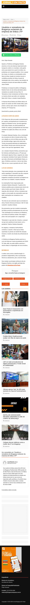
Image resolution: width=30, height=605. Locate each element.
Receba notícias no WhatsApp (12, 55)
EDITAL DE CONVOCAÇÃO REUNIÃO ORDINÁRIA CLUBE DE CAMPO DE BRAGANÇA (14, 416)
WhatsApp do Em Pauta (13, 265)
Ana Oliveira (5, 35)
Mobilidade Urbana (19, 278)
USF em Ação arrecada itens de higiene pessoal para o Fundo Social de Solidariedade (14, 363)
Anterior (6, 284)
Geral (20, 35)
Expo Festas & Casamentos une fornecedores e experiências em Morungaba (13, 310)
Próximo (23, 284)
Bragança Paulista (8, 278)
